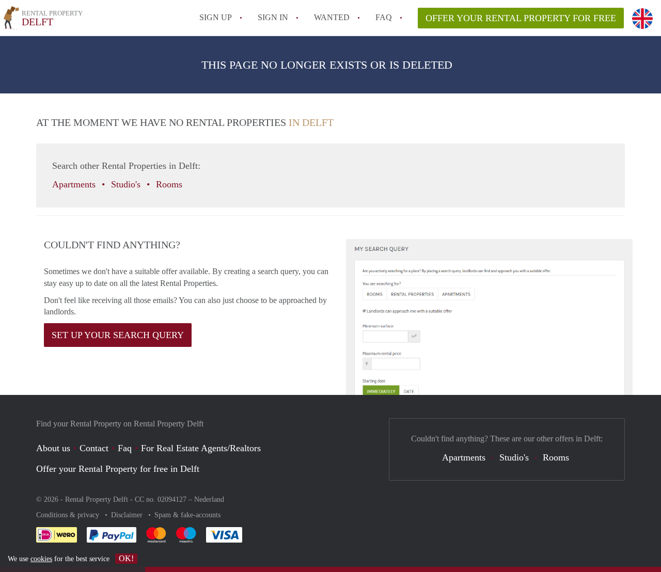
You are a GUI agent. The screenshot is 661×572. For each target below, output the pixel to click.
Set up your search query (118, 335)
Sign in (273, 17)
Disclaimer (128, 515)
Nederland (209, 499)
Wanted (332, 17)
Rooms (170, 184)
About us (53, 448)
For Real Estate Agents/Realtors (201, 448)
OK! (126, 558)
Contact (94, 448)
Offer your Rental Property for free (521, 18)
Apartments (75, 184)
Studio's (127, 184)
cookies (41, 559)
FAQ (383, 17)
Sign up (215, 17)
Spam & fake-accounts (187, 515)
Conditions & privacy (68, 515)
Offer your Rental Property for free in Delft (117, 469)
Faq (125, 448)
